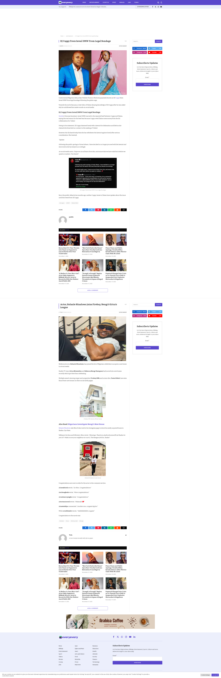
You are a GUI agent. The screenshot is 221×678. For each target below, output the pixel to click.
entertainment (123, 46)
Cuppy (117, 98)
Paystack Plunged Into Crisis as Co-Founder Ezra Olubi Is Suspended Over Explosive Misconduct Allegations (116, 276)
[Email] (52, 122)
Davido (61, 116)
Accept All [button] (215, 675)
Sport (114, 2)
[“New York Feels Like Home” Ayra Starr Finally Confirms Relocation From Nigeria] (92, 240)
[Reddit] (52, 114)
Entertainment (94, 2)
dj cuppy (62, 203)
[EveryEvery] (66, 2)
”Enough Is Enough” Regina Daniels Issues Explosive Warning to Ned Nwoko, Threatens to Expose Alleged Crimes (92, 277)
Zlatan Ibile (75, 203)
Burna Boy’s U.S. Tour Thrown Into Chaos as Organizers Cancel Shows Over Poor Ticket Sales (69, 250)
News (84, 2)
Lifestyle (106, 2)
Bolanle (62, 521)
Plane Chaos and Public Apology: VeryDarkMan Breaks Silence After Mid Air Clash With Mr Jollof (116, 250)
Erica (67, 521)
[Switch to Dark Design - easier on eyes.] (161, 2)
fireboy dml (74, 521)
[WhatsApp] (52, 118)
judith (61, 46)
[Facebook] (52, 102)
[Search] (158, 2)
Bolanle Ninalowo (65, 428)
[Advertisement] (110, 22)
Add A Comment (92, 290)
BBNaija (121, 2)
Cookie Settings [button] (205, 675)
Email (147, 77)
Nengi (81, 521)
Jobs (129, 2)
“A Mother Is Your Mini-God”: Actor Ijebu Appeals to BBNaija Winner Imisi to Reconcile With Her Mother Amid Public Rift (69, 277)
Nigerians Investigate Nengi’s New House (86, 424)
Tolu (61, 312)
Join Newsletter (143, 6)
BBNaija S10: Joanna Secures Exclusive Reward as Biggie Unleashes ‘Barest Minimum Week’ (88, 7)
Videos (136, 2)
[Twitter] (52, 106)
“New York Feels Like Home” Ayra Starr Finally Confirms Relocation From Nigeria (92, 250)
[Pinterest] (52, 110)
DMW (67, 203)
